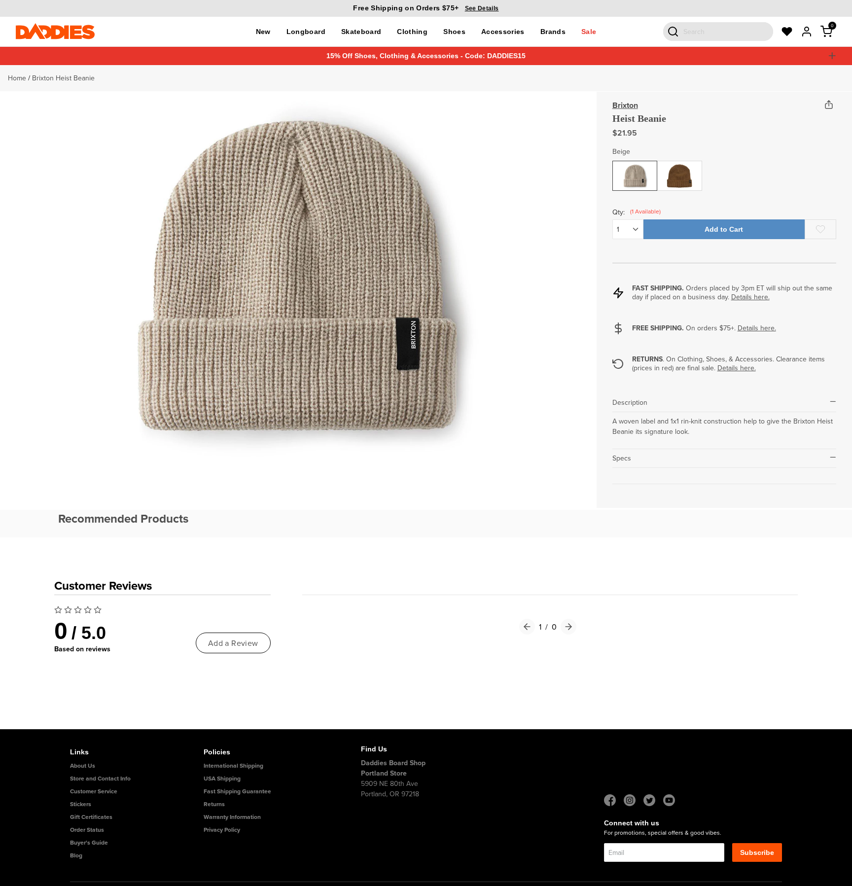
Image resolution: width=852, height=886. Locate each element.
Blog (76, 855)
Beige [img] (635, 168)
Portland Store (384, 773)
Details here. (750, 297)
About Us (82, 765)
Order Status (87, 829)
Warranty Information (232, 817)
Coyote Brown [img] (679, 173)
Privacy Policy (222, 829)
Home (17, 78)
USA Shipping (222, 778)
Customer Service (93, 791)
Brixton (625, 105)
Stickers (80, 804)
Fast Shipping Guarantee (237, 791)
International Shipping (233, 765)
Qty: (627, 212)
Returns (214, 804)
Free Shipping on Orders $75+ (425, 8)
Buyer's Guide (89, 842)
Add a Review (233, 643)
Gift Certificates (91, 817)
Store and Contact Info (100, 778)
